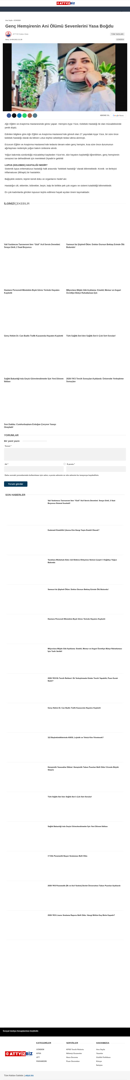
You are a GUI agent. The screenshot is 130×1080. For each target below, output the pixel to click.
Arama (104, 12)
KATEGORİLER (10, 21)
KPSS (6, 36)
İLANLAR (7, 57)
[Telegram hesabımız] (79, 1076)
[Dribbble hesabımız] (68, 1076)
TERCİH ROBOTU (10, 62)
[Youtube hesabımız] (45, 1076)
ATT (5, 41)
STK (5, 52)
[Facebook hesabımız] (12, 1076)
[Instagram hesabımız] (34, 1076)
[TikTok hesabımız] (57, 1076)
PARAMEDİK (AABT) (12, 47)
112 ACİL (7, 31)
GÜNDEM (7, 26)
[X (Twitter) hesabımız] (23, 1076)
